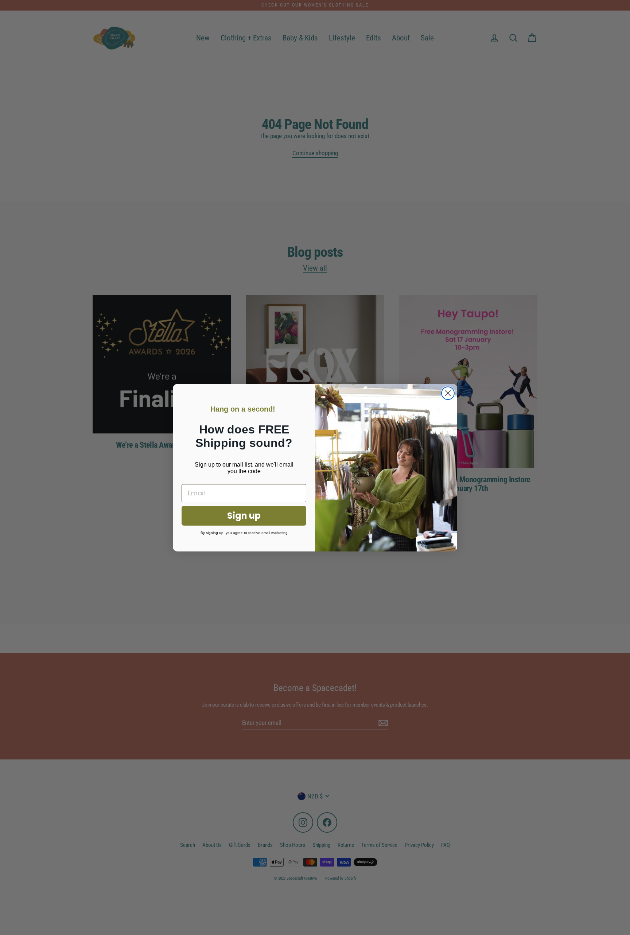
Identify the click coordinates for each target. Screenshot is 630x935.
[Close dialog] (448, 393)
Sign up (244, 516)
